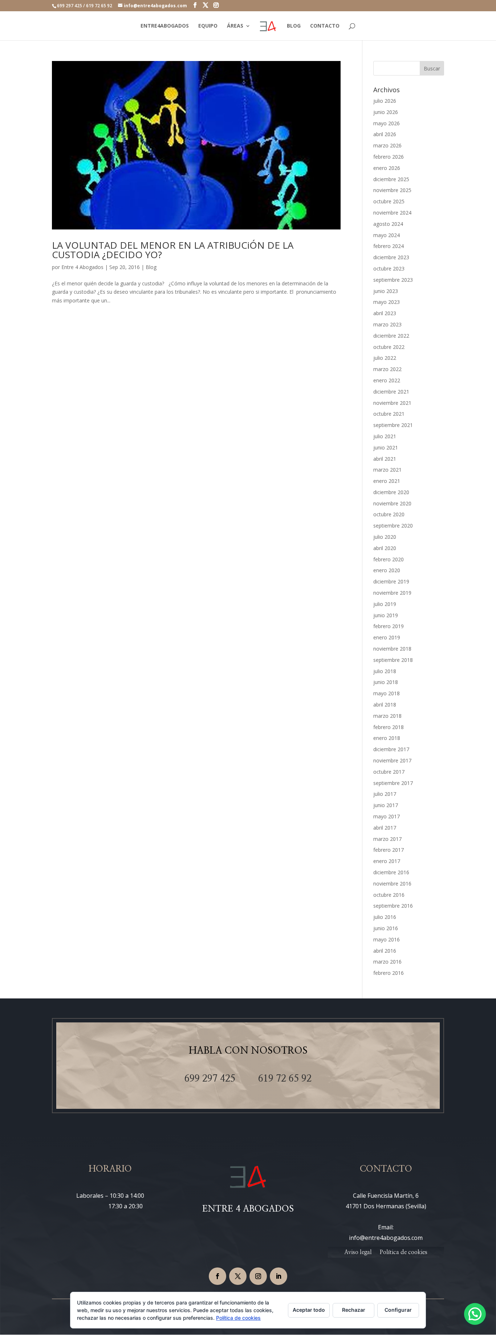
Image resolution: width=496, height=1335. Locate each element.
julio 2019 (384, 604)
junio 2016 (385, 928)
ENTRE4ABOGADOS (165, 26)
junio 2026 (385, 112)
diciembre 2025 (391, 179)
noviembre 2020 (392, 503)
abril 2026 (384, 134)
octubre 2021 (388, 413)
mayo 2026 (386, 123)
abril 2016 (384, 950)
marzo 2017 (387, 838)
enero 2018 (386, 737)
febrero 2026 (388, 156)
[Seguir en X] (238, 1276)
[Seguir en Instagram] (258, 1276)
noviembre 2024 (392, 212)
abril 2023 (384, 313)
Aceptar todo (309, 1310)
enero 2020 (386, 570)
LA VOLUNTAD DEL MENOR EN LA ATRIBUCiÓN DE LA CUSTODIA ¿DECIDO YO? (172, 250)
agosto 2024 (388, 223)
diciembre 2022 (391, 335)
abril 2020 (384, 548)
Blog (151, 267)
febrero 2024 (388, 246)
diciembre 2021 (391, 391)
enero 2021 (386, 480)
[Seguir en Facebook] (217, 1276)
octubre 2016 (388, 894)
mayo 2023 (386, 301)
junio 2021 (385, 447)
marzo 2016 (387, 961)
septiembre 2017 (393, 783)
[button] (475, 1314)
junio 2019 (385, 615)
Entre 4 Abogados (82, 267)
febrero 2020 (388, 559)
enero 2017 (386, 861)
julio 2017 (384, 793)
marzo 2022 (387, 369)
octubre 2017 (388, 771)
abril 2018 (384, 704)
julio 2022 (384, 357)
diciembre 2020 (391, 492)
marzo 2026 (387, 145)
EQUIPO (207, 26)
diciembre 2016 (391, 872)
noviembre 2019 (392, 592)
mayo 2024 (386, 235)
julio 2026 (384, 100)
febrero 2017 (388, 849)
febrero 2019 (388, 626)
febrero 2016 (388, 972)
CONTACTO (325, 26)
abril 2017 (384, 827)
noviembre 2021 (392, 402)
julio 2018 (384, 671)
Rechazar (353, 1310)
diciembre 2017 (391, 749)
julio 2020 (384, 536)
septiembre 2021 (393, 425)
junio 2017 (385, 805)
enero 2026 (386, 167)
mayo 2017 (386, 816)
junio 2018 (385, 682)
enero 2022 (386, 380)
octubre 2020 (388, 514)
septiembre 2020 (393, 525)
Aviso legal (358, 1252)
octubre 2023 (388, 268)
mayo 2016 (386, 939)
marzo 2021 (387, 469)
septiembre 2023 (393, 279)
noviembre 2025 (392, 190)
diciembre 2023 (391, 257)
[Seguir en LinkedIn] (278, 1276)
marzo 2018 (387, 715)
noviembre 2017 (392, 760)
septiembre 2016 (393, 905)
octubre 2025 (388, 201)
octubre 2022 (388, 346)
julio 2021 (384, 436)
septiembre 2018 (393, 659)
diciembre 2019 (391, 581)
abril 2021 (384, 458)
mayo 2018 (386, 693)
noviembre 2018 (392, 648)
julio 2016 (384, 916)
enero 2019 (386, 637)
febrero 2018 (388, 727)
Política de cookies (403, 1252)
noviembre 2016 (392, 883)
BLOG (294, 26)
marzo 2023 (387, 324)
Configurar (398, 1310)
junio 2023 (385, 291)
